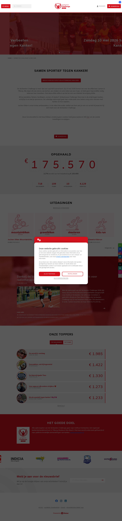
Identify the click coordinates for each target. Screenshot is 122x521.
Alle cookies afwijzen (61, 278)
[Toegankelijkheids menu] (120, 2)
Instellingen (72, 274)
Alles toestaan (49, 274)
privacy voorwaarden (62, 257)
